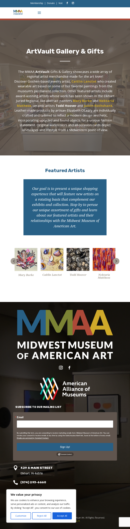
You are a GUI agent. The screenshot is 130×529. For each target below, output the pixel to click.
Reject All (41, 515)
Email (20, 417)
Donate (51, 3)
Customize (20, 515)
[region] (41, 506)
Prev (14, 261)
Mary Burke (82, 101)
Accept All (62, 515)
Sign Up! (65, 447)
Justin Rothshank (98, 106)
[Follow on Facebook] (67, 3)
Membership (36, 3)
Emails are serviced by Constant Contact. (33, 438)
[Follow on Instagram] (73, 3)
